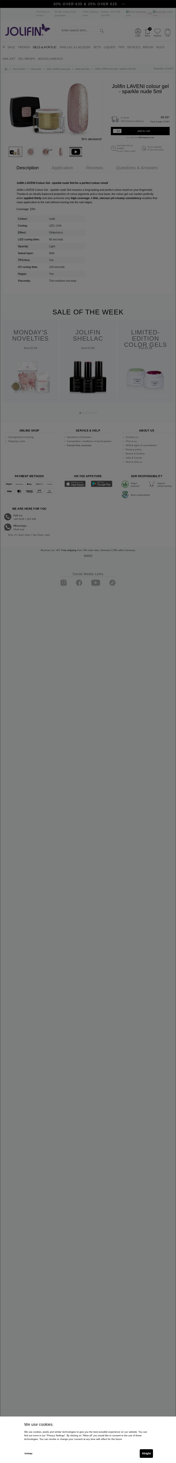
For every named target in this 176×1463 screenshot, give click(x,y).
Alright (146, 1453)
